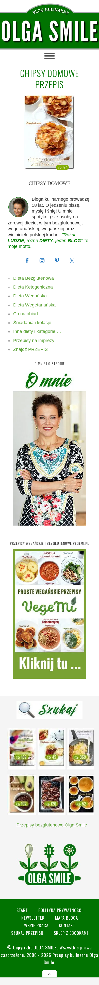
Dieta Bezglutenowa (33, 278)
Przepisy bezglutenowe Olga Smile (51, 824)
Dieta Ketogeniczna (33, 287)
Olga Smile (45, 947)
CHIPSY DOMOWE (49, 183)
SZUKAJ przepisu (27, 933)
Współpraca (36, 925)
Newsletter (33, 918)
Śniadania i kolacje (32, 322)
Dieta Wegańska (30, 295)
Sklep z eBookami (71, 933)
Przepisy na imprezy (33, 340)
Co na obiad (25, 313)
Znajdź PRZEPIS (30, 349)
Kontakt (67, 925)
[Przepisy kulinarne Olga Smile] (49, 31)
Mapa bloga (66, 918)
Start (22, 910)
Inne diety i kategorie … (37, 331)
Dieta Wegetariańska (34, 304)
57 (65, 167)
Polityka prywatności (60, 910)
